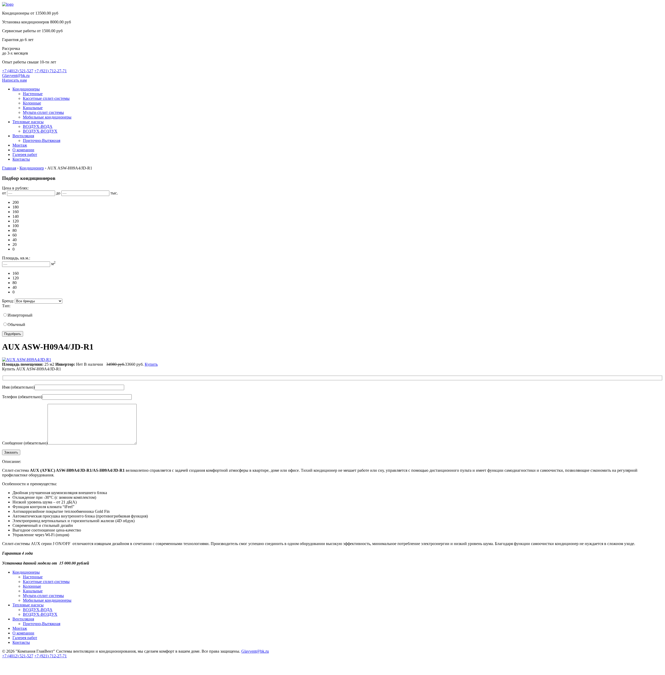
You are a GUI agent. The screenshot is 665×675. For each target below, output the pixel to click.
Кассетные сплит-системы (46, 98)
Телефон (22, 397)
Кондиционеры (26, 89)
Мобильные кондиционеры (47, 117)
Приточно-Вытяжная (41, 140)
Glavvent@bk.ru (16, 75)
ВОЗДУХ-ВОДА (37, 126)
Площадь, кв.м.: (16, 258)
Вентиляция (23, 136)
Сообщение (25, 443)
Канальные (33, 108)
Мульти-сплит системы (43, 112)
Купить (151, 364)
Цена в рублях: (15, 188)
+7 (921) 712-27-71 (50, 71)
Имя (18, 387)
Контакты (21, 159)
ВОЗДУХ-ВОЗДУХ (40, 131)
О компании (23, 150)
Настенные (33, 93)
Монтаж (19, 145)
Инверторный (20, 315)
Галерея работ (24, 154)
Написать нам (14, 80)
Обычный (16, 324)
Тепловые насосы (28, 122)
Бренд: (8, 301)
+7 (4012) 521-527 (17, 71)
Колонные (32, 103)
